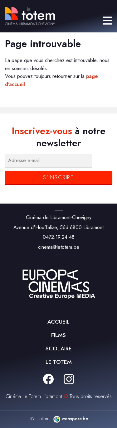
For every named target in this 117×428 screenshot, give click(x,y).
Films (58, 335)
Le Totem (59, 362)
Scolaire (59, 348)
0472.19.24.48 (59, 237)
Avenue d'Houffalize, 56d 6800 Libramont (58, 227)
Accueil (58, 322)
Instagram (69, 379)
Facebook (48, 379)
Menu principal (107, 20)
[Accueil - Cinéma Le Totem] (30, 16)
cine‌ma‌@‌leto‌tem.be (58, 247)
